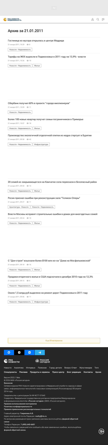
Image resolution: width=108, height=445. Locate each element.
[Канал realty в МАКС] (9, 352)
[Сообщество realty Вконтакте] (29, 352)
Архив (98, 372)
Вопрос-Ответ (70, 368)
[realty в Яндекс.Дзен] (19, 352)
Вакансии (8, 383)
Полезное (42, 368)
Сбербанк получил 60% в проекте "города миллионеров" (39, 103)
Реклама (23, 372)
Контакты (88, 372)
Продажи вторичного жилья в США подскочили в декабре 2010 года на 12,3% (50, 276)
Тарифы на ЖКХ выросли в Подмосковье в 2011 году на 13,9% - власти (47, 56)
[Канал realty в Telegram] (40, 352)
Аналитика (18, 368)
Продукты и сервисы (40, 372)
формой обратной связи (14, 430)
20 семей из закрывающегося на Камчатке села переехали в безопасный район (52, 182)
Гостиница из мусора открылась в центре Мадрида (36, 40)
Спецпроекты (10, 372)
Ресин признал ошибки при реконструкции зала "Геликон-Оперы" (44, 198)
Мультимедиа (86, 368)
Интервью (30, 368)
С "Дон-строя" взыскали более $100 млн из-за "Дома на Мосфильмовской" (49, 260)
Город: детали (55, 368)
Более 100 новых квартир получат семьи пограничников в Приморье (45, 119)
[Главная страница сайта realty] (17, 19)
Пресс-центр (58, 372)
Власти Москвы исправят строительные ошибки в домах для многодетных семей (52, 214)
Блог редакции (74, 372)
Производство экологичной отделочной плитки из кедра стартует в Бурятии (50, 135)
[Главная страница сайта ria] (4, 19)
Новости (7, 368)
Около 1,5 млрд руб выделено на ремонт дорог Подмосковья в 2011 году (48, 293)
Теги (97, 368)
